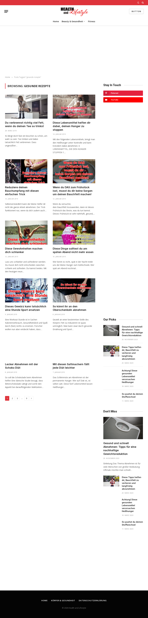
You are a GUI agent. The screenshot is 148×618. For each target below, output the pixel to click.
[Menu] (6, 11)
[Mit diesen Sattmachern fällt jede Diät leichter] (74, 348)
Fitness (91, 21)
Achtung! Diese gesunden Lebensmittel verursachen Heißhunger (129, 376)
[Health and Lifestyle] (74, 11)
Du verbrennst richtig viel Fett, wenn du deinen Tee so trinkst (24, 124)
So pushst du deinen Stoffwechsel (132, 395)
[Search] (142, 2)
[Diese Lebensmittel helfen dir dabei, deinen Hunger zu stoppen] (74, 107)
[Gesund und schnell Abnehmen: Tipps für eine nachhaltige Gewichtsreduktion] (111, 330)
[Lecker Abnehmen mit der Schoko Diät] (26, 348)
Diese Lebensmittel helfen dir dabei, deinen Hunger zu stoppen (71, 126)
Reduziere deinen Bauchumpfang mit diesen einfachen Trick (22, 191)
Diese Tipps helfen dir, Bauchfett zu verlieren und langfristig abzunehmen (131, 353)
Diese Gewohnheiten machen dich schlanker (23, 250)
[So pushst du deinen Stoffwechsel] (111, 397)
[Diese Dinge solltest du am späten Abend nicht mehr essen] (74, 232)
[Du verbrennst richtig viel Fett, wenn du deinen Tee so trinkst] (26, 107)
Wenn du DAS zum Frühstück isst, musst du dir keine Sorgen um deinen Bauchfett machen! (72, 191)
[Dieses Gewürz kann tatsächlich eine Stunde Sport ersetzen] (26, 290)
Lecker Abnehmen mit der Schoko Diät (21, 366)
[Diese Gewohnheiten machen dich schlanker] (26, 232)
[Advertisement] (74, 51)
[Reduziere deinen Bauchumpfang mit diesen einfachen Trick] (26, 171)
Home (56, 21)
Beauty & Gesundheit (72, 21)
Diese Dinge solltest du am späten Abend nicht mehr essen (73, 250)
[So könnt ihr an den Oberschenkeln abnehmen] (74, 290)
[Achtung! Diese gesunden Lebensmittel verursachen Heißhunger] (111, 374)
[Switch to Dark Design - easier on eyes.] (138, 3)
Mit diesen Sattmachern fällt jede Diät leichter (71, 366)
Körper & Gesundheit (63, 600)
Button (136, 11)
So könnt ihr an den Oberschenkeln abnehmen (69, 308)
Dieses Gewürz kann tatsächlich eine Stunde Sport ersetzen (25, 308)
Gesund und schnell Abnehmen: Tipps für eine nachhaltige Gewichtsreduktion (132, 331)
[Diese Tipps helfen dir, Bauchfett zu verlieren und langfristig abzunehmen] (111, 350)
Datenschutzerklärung (93, 600)
